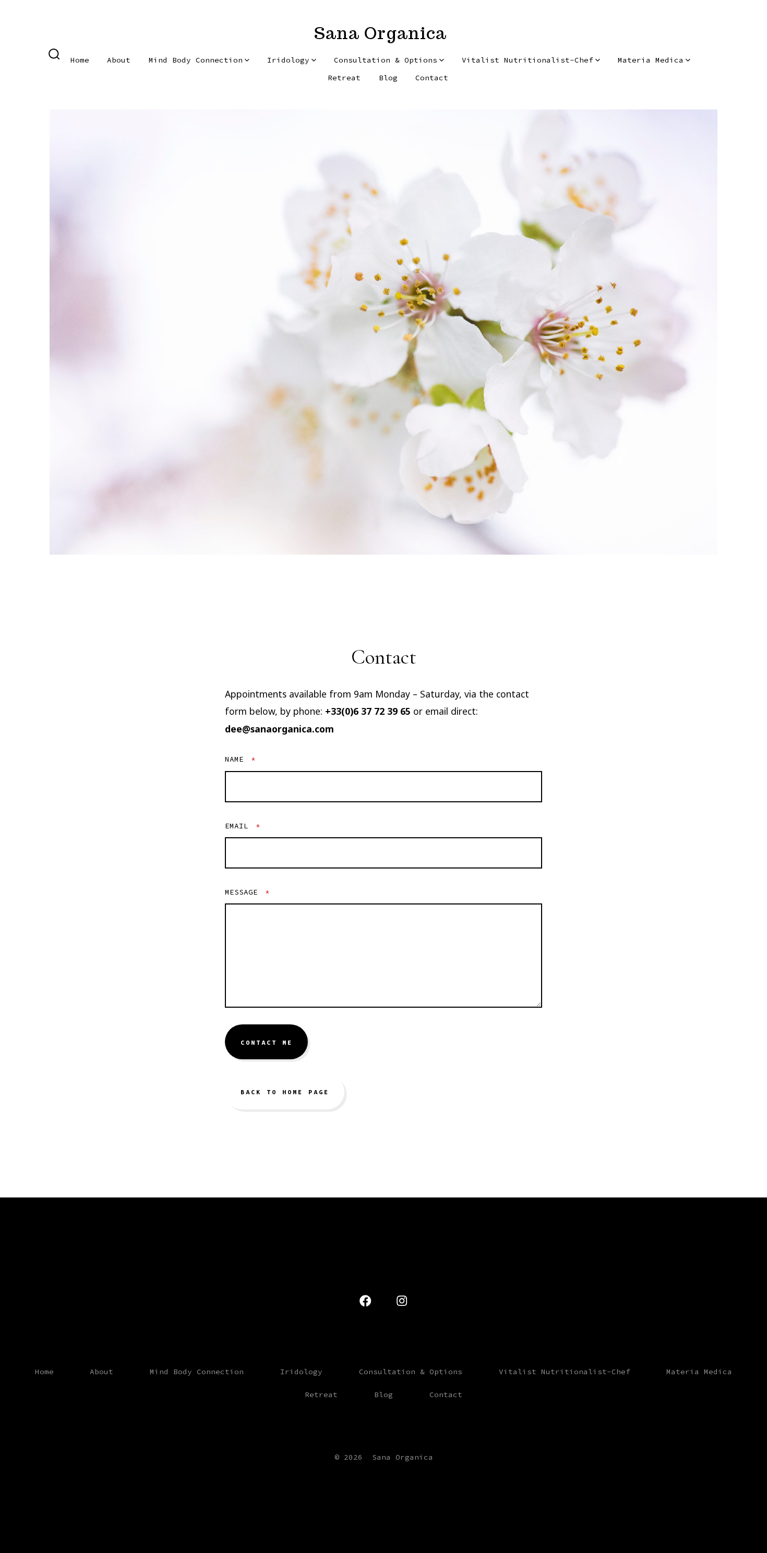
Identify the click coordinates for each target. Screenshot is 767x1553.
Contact (431, 77)
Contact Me (267, 1042)
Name (240, 759)
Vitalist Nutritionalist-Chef (527, 60)
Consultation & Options (385, 60)
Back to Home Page (285, 1092)
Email (242, 825)
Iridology (288, 60)
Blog (388, 77)
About (118, 60)
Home (79, 60)
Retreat (344, 77)
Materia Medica (651, 60)
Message (247, 892)
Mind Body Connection (196, 60)
